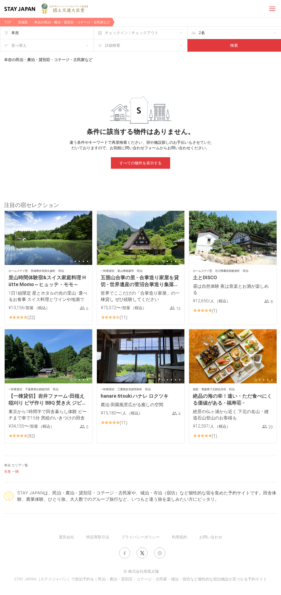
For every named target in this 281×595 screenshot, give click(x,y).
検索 (234, 45)
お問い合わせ (210, 537)
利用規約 (179, 537)
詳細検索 (112, 45)
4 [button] (83, 261)
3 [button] (79, 261)
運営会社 (66, 537)
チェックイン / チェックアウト (131, 32)
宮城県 (23, 22)
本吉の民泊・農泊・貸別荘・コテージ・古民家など (72, 22)
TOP (7, 22)
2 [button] (75, 261)
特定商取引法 (97, 537)
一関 (15, 471)
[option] (48, 238)
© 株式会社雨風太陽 (141, 571)
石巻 (7, 471)
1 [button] (71, 261)
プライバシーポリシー (140, 537)
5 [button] (87, 261)
